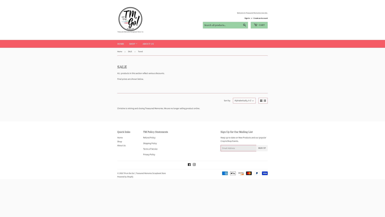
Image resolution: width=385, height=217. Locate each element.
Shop (132, 44)
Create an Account (260, 18)
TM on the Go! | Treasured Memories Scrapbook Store (144, 173)
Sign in (247, 18)
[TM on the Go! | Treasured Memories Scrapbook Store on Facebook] (189, 165)
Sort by (227, 100)
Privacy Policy (149, 154)
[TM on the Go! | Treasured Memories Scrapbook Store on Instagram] (194, 165)
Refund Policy (149, 137)
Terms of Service (150, 149)
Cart (261, 25)
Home (120, 44)
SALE (130, 51)
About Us (148, 44)
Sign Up (262, 148)
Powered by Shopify (125, 176)
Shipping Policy (150, 143)
